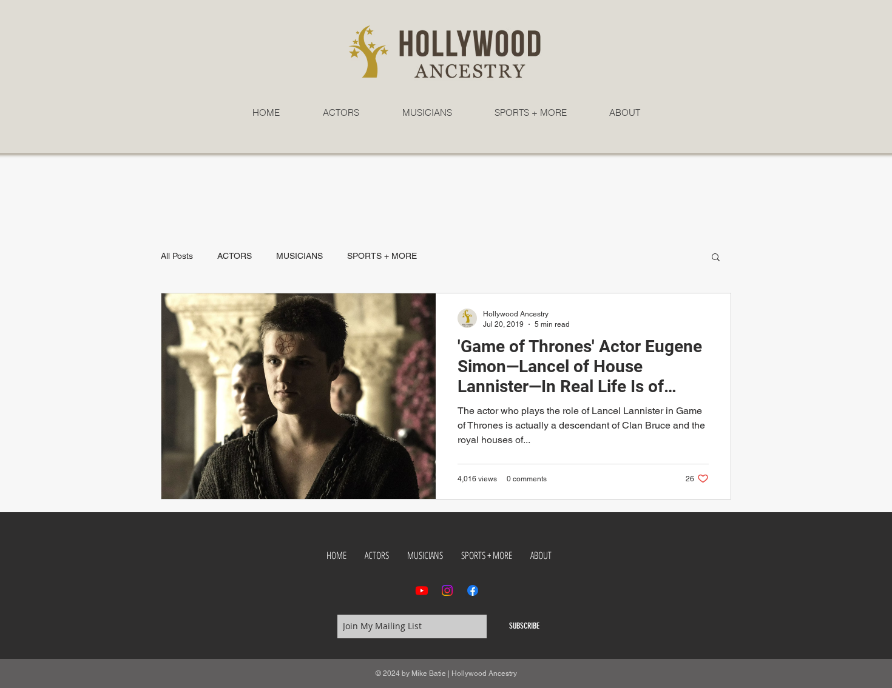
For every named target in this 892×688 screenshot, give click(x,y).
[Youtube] (421, 590)
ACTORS (234, 256)
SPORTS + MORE (382, 256)
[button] (715, 258)
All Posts (177, 256)
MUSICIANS (299, 256)
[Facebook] (472, 590)
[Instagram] (447, 590)
